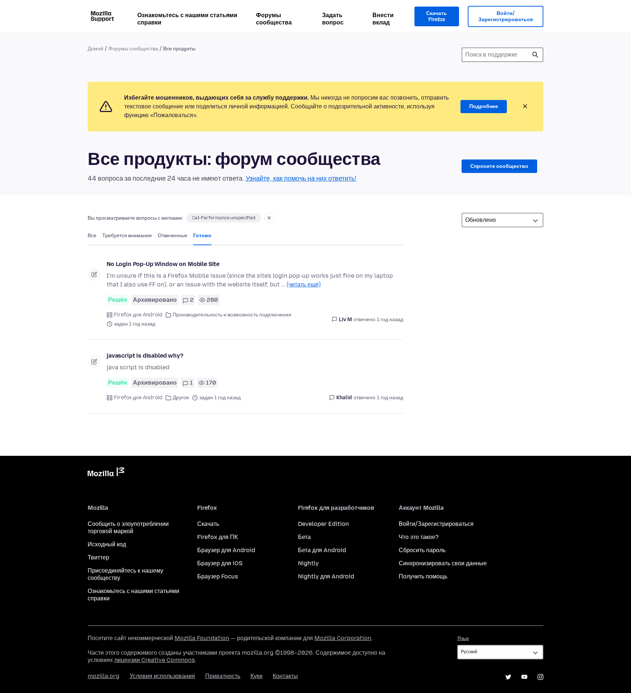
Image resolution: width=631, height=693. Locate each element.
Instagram (540, 677)
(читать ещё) (304, 284)
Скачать (208, 523)
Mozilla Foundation (202, 638)
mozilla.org (103, 676)
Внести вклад (383, 19)
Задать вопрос (333, 19)
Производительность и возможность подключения (232, 315)
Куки (257, 676)
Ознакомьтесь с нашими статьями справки (187, 19)
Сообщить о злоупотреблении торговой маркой (128, 527)
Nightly (308, 563)
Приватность (222, 676)
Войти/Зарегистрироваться (505, 16)
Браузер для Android (226, 550)
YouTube (524, 677)
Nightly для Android (326, 576)
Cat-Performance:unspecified (223, 217)
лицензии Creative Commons (154, 660)
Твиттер (98, 557)
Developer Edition (323, 523)
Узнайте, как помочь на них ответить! (301, 178)
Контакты (285, 676)
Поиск (535, 55)
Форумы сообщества (274, 19)
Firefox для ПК (217, 537)
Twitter (508, 677)
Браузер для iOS (219, 563)
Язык (463, 638)
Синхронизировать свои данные (443, 563)
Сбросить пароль (422, 550)
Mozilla (106, 473)
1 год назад (390, 319)
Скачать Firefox (436, 16)
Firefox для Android (138, 315)
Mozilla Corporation (342, 638)
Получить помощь (423, 576)
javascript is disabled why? (145, 355)
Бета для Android (322, 550)
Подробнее (483, 106)
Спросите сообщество (499, 166)
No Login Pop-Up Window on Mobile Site (163, 264)
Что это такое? (419, 537)
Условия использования (162, 676)
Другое (181, 397)
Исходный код (107, 544)
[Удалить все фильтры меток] (269, 218)
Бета (304, 537)
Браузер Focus (217, 576)
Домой (95, 49)
